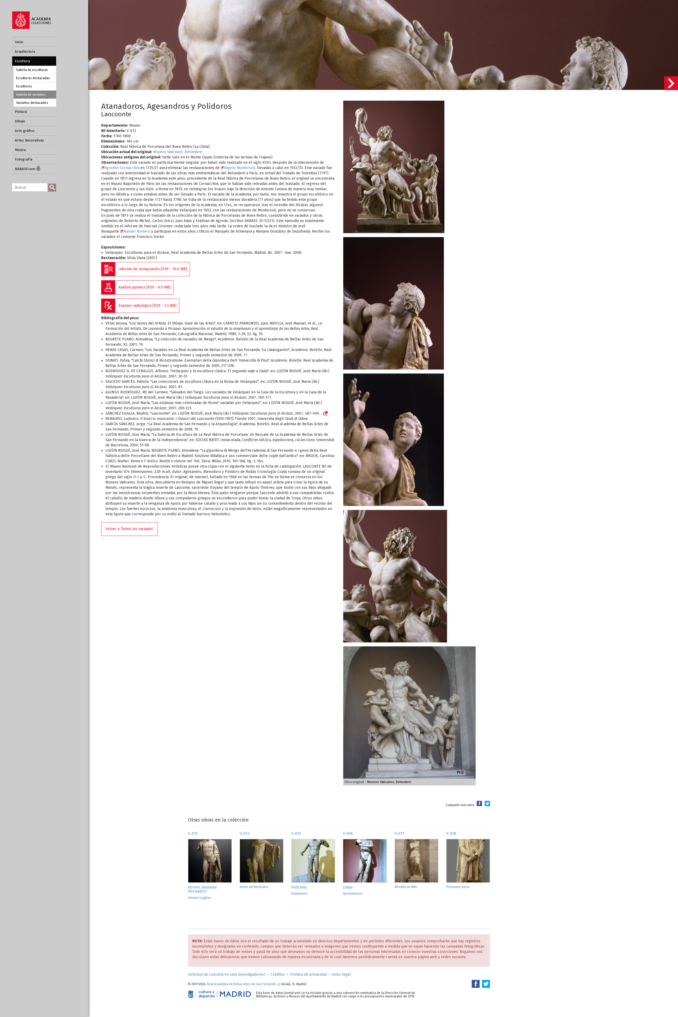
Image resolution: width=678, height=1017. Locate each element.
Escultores (24, 86)
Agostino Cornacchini (122, 168)
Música (20, 150)
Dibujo (20, 121)
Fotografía (23, 159)
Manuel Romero (136, 231)
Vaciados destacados (32, 103)
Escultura (22, 61)
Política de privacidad (308, 974)
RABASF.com (25, 169)
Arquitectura (25, 51)
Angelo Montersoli (239, 168)
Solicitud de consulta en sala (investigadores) (226, 974)
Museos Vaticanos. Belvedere (177, 152)
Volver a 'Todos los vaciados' (129, 529)
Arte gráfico (24, 130)
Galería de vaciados (31, 94)
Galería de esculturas (32, 70)
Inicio (19, 42)
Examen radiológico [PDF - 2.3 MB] (147, 305)
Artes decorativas (29, 140)
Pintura (21, 111)
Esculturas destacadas (33, 78)
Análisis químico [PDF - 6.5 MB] (144, 287)
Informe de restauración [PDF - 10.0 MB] (152, 269)
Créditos (278, 974)
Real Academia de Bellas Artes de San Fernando (241, 984)
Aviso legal (341, 974)
